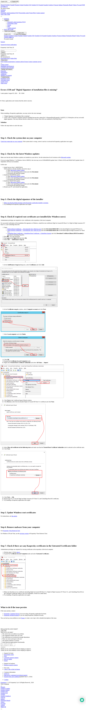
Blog (34, 13)
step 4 (18, 552)
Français (56, 5)
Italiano (61, 5)
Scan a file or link (8, 29)
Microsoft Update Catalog (17, 170)
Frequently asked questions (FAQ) (10, 13)
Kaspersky (4, 682)
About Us (6, 673)
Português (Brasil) (68, 5)
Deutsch (3, 5)
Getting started (4, 64)
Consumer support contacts (11, 657)
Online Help (13, 58)
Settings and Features (6, 69)
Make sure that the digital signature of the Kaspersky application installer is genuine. (26, 203)
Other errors (4, 83)
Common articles (19, 61)
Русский (79, 5)
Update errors (4, 81)
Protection (3, 71)
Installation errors (5, 78)
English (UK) (27, 5)
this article (14, 516)
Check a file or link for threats (12, 669)
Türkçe (75, 5)
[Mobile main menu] (1, 16)
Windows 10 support (6, 75)
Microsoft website (66, 157)
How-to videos (8, 659)
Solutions (6, 18)
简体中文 (5, 6)
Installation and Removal (7, 66)
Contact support (40, 13)
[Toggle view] (1, 63)
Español (41, 5)
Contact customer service (34, 61)
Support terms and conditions (11, 676)
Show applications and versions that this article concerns (17, 101)
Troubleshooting (5, 77)
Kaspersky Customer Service (11, 613)
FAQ (5, 656)
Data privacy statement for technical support (15, 675)
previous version (24, 533)
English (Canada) (10, 5)
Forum (31, 13)
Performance (4, 72)
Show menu (4, 60)
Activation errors (5, 80)
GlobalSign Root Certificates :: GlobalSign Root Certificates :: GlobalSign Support (29, 233)
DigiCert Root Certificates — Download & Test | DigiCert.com (24, 229)
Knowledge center (24, 13)
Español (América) (49, 5)
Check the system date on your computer (11, 141)
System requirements (9, 61)
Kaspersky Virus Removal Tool (11, 530)
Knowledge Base (5, 58)
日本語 (6, 37)
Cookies (6, 679)
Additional (3, 74)
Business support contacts (11, 665)
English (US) (35, 5)
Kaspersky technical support (11, 615)
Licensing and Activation (7, 67)
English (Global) (19, 5)
